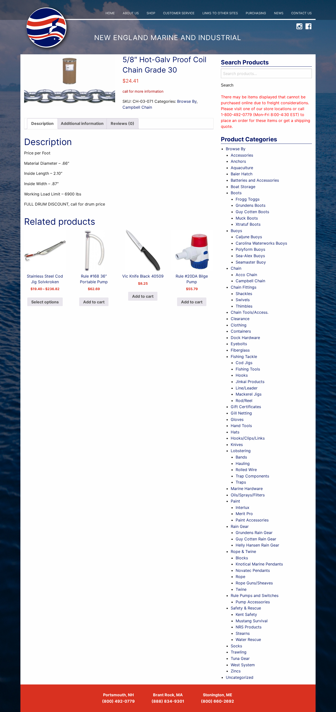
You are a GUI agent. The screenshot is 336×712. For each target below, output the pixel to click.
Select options (45, 301)
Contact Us (301, 13)
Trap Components (252, 476)
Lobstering (241, 450)
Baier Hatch (241, 173)
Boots (236, 192)
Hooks (242, 375)
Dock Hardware (245, 337)
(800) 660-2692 (217, 701)
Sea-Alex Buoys (250, 255)
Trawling (238, 652)
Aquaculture (242, 167)
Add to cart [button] (94, 301)
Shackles (244, 293)
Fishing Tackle (244, 356)
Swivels (243, 299)
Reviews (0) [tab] (122, 123)
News (278, 13)
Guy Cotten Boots (252, 211)
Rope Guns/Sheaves (254, 582)
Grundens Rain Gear (254, 532)
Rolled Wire (246, 469)
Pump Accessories (253, 601)
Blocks (242, 557)
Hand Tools (241, 425)
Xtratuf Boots (248, 224)
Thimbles (244, 306)
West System (243, 664)
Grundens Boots (250, 205)
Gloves (237, 419)
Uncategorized (239, 677)
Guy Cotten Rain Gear (256, 538)
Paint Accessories (252, 520)
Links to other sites (220, 13)
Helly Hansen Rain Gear (257, 545)
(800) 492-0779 (118, 701)
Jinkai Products (250, 381)
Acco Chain (246, 274)
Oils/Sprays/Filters (248, 494)
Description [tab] (42, 123)
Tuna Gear (240, 658)
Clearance (240, 318)
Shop (151, 13)
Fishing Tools (248, 369)
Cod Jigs (244, 362)
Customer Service (179, 13)
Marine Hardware (247, 488)
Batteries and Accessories (255, 180)
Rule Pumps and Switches (254, 595)
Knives (237, 444)
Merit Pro (244, 513)
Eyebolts (239, 343)
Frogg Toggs (248, 199)
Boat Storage (243, 186)
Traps (241, 482)
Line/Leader (247, 388)
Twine (241, 589)
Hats (235, 432)
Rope (240, 576)
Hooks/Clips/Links (248, 438)
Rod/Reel (244, 400)
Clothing (238, 325)
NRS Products (248, 626)
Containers (241, 331)
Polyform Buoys (250, 249)
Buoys (236, 230)
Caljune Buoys (249, 236)
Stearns (243, 633)
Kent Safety (246, 614)
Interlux (242, 507)
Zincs (236, 670)
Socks (236, 645)
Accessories (242, 155)
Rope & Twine (243, 551)
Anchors (238, 161)
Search (227, 85)
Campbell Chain (137, 107)
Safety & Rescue (246, 608)
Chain (236, 268)
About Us (131, 13)
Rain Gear (240, 526)
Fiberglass (240, 350)
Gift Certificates (246, 406)
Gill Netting (241, 413)
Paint (235, 501)
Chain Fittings (243, 287)
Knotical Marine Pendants (259, 564)
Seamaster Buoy (251, 262)
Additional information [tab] (82, 123)
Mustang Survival (252, 620)
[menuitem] (110, 13)
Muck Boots (247, 218)
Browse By (187, 101)
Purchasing (256, 13)
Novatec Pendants (253, 570)
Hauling (243, 463)
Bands (241, 457)
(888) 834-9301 (168, 701)
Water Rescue (248, 639)
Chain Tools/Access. (249, 312)
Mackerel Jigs (248, 394)
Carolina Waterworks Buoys (261, 243)
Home (110, 13)
